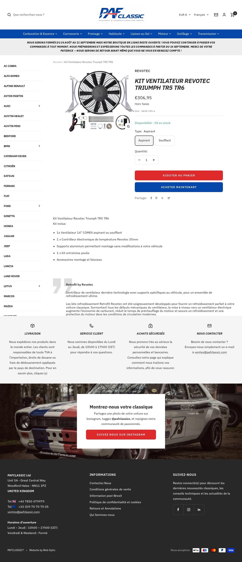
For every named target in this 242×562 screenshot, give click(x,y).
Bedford (10, 136)
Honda (8, 226)
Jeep (7, 246)
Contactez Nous (100, 483)
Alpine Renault (14, 86)
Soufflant (165, 140)
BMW (7, 146)
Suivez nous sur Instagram (121, 434)
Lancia (8, 266)
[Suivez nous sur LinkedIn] (199, 509)
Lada (7, 256)
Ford (7, 206)
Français (199, 14)
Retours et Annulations (105, 508)
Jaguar (9, 236)
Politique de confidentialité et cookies (115, 502)
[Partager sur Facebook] (151, 198)
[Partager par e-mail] (168, 198)
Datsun (9, 176)
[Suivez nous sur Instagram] (188, 509)
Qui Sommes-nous (102, 515)
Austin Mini (12, 126)
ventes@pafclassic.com (211, 352)
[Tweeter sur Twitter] (162, 198)
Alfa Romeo (11, 76)
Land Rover (12, 276)
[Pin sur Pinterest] (156, 198)
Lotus (8, 286)
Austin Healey (14, 116)
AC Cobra (10, 66)
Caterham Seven (15, 156)
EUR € (183, 14)
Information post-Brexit (106, 496)
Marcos (9, 296)
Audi (7, 106)
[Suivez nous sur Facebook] (178, 509)
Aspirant (144, 140)
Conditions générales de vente (110, 489)
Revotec (142, 71)
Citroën (9, 166)
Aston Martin (13, 96)
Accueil (57, 62)
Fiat (6, 196)
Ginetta (9, 216)
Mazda (8, 306)
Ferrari (9, 186)
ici (45, 373)
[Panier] (232, 15)
